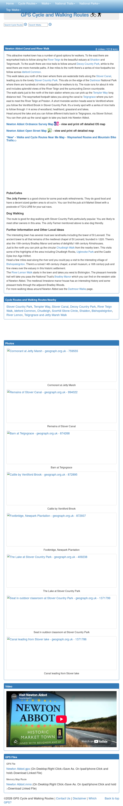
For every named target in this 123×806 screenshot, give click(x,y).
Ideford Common (31, 72)
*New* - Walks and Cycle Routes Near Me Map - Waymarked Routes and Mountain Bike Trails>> (61, 138)
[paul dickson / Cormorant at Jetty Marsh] (61, 365)
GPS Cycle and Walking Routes (55, 14)
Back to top (112, 798)
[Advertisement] (61, 36)
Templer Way (100, 92)
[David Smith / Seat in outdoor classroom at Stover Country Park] (61, 612)
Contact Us (63, 798)
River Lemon (14, 315)
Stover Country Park (46, 80)
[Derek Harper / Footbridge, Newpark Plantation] (61, 530)
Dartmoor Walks (77, 289)
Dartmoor (95, 80)
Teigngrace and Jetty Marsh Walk (45, 315)
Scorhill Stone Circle (65, 310)
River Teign (54, 59)
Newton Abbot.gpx (18, 768)
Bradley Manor (62, 276)
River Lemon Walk (22, 272)
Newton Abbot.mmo (19, 784)
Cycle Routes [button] (26, 3)
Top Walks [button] (12, 10)
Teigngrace (89, 97)
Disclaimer (79, 798)
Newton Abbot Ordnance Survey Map (30, 124)
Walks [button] (45, 3)
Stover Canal (103, 76)
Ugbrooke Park (85, 251)
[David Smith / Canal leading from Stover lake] (61, 653)
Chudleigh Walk (66, 247)
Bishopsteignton (15, 264)
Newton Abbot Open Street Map (26, 131)
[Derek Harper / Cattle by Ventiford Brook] (61, 488)
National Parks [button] (88, 3)
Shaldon (95, 59)
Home (10, 3)
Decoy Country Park (88, 64)
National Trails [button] (64, 3)
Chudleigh (43, 310)
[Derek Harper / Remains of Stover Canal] (61, 406)
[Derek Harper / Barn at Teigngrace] (61, 447)
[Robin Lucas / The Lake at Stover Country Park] (61, 571)
